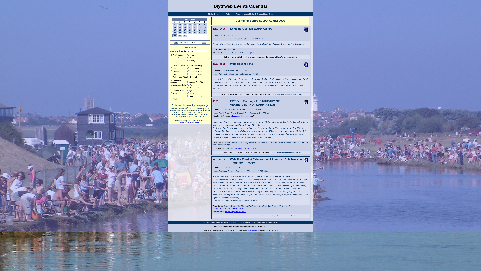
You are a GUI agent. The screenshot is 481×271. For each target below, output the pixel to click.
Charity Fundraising (191, 62)
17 (185, 30)
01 (175, 25)
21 (205, 30)
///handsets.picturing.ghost (241, 116)
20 (200, 30)
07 (205, 25)
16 (180, 30)
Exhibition (177, 71)
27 (200, 33)
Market (192, 85)
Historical (193, 77)
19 (195, 30)
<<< (176, 42)
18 (190, 30)
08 (175, 27)
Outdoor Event (178, 91)
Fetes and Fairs (195, 71)
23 (180, 33)
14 (205, 27)
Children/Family (179, 66)
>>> (203, 42)
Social (191, 93)
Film (174, 74)
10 (185, 27)
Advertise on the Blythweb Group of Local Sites (254, 14)
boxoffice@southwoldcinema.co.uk (243, 148)
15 (175, 30)
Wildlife (175, 99)
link (263, 39)
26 (195, 33)
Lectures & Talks (179, 85)
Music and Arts (195, 88)
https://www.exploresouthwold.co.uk (286, 152)
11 (190, 27)
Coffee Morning (195, 66)
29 (175, 35)
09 (180, 27)
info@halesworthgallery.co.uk (258, 53)
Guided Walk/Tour (180, 77)
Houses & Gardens (175, 81)
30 (180, 35)
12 (195, 27)
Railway (176, 93)
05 (195, 25)
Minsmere (177, 88)
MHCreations (252, 230)
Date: (181, 42)
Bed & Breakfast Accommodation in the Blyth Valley (259, 222)
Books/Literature (179, 58)
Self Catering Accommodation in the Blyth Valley (220, 222)
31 (185, 35)
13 (200, 27)
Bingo (191, 55)
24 (185, 33)
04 (190, 25)
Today (228, 14)
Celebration (177, 63)
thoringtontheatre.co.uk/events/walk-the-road (229, 208)
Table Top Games (196, 96)
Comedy (176, 68)
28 (205, 33)
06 (200, 25)
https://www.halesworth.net (286, 57)
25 (190, 33)
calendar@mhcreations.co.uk (190, 122)
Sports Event (178, 96)
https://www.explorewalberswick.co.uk (287, 94)
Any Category (178, 55)
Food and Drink (195, 74)
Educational (194, 68)
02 (180, 25)
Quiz (191, 91)
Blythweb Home (214, 14)
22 (175, 33)
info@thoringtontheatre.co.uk (235, 212)
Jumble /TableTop (196, 82)
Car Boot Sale (194, 58)
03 (185, 25)
